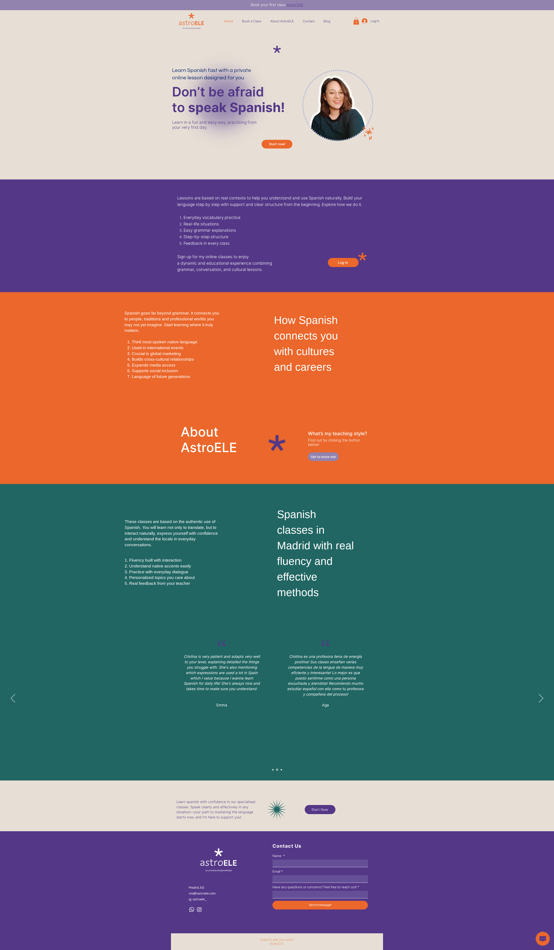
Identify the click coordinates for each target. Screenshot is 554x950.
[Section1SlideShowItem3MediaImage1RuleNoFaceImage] (273, 769)
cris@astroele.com (202, 893)
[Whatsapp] (192, 909)
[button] (356, 20)
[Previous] (13, 698)
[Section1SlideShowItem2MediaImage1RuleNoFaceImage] (281, 769)
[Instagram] (199, 909)
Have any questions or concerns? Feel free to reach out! (315, 887)
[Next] (541, 698)
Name (278, 856)
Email (277, 871)
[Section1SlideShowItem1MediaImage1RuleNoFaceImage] (277, 770)
